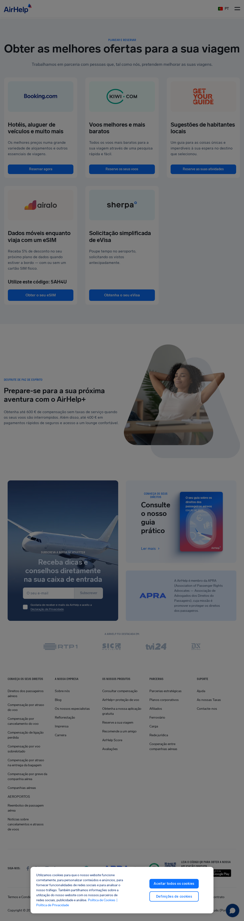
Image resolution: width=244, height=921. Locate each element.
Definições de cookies (174, 896)
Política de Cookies (101, 900)
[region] (122, 890)
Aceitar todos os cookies (174, 884)
